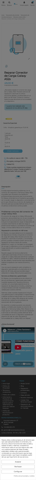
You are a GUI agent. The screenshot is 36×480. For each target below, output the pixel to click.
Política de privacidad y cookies (24, 476)
